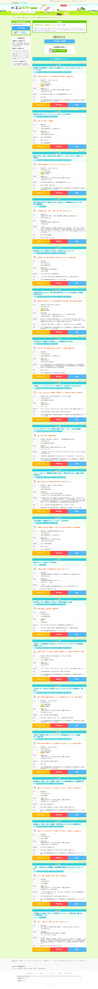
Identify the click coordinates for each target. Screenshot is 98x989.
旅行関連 (15, 58)
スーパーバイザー (21, 58)
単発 (77, 29)
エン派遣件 (15, 2)
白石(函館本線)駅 (19, 43)
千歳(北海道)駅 (26, 44)
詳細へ (77, 104)
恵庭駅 (19, 45)
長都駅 (21, 44)
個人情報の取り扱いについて (31, 973)
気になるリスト (18, 12)
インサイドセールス (25, 51)
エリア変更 (40, 8)
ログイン (69, 5)
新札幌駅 (25, 43)
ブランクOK (14, 63)
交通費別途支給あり (25, 64)
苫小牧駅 (17, 44)
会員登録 (63, 5)
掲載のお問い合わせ (68, 973)
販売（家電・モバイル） (18, 54)
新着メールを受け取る (59, 50)
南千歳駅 (15, 45)
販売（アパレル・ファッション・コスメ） (21, 53)
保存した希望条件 (30, 12)
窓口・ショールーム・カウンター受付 (21, 57)
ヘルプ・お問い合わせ (50, 973)
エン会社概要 (59, 973)
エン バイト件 (23, 2)
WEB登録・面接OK (17, 64)
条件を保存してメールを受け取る (23, 33)
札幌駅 (13, 43)
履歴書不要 (20, 63)
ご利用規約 (41, 973)
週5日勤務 (25, 63)
